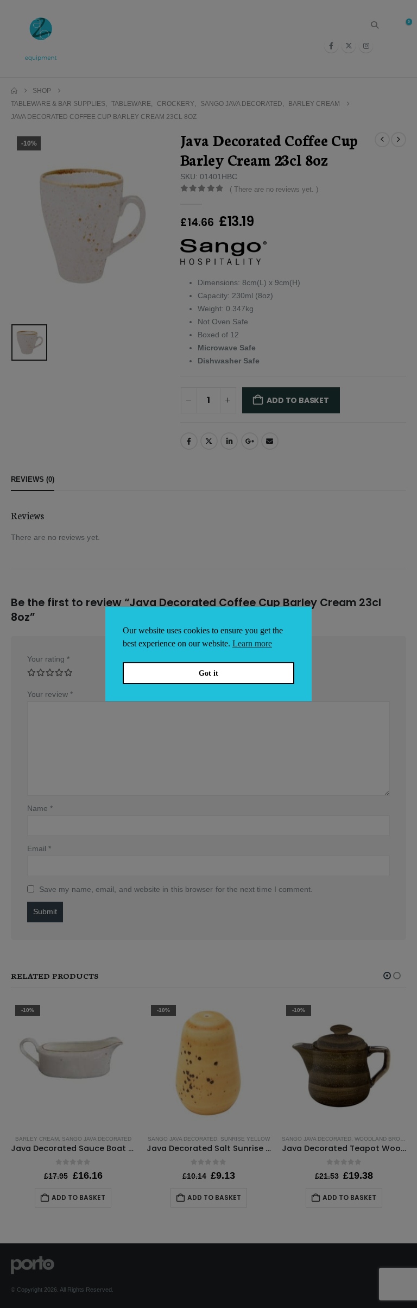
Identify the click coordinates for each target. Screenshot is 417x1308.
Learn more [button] (252, 643)
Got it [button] (208, 673)
